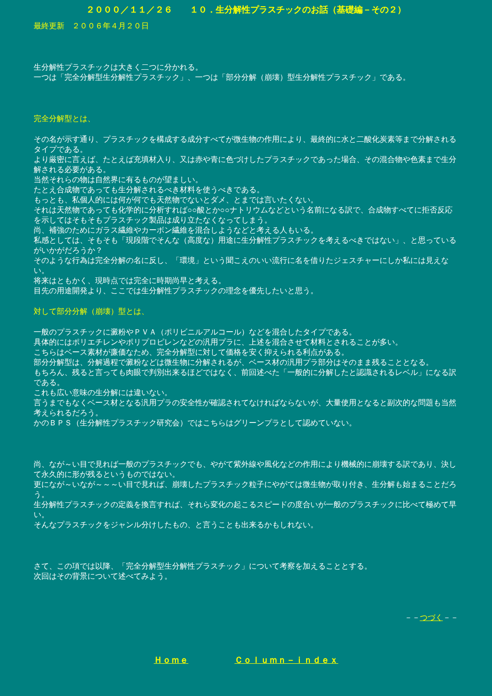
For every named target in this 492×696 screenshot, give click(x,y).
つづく (431, 617)
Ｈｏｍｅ (171, 660)
